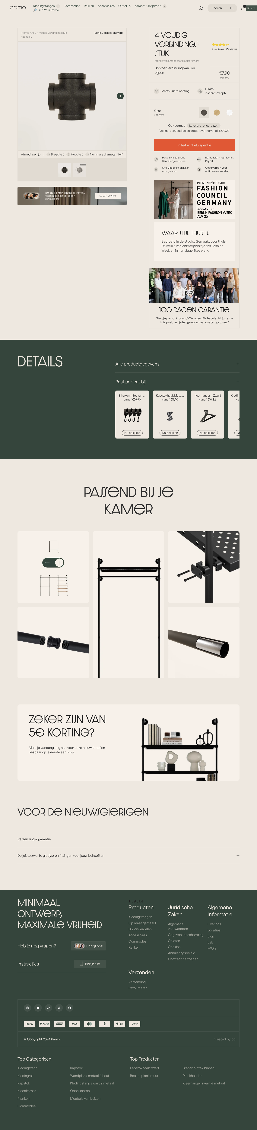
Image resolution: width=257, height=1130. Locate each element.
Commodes (72, 6)
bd (233, 1039)
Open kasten (80, 1091)
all (32, 32)
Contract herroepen (183, 959)
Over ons (214, 924)
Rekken (89, 6)
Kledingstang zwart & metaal (92, 1083)
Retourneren (137, 988)
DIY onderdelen (140, 929)
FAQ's (212, 948)
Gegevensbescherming (184, 935)
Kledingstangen (44, 6)
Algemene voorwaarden (178, 926)
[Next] (120, 96)
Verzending (137, 982)
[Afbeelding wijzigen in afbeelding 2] (79, 170)
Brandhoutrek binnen (198, 1068)
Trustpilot (135, 901)
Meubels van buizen (85, 1098)
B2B (210, 942)
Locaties (214, 930)
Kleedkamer (26, 1091)
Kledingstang (27, 1068)
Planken (23, 1098)
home (25, 32)
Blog (211, 936)
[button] (251, 8)
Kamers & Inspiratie (148, 6)
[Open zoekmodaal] (232, 8)
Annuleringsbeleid (181, 953)
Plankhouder (192, 1076)
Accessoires (106, 6)
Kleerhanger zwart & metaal (204, 1083)
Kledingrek (25, 1076)
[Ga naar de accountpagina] (201, 8)
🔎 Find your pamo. (46, 10)
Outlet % (124, 6)
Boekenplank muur (144, 1076)
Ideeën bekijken (108, 195)
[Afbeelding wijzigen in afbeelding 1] (64, 170)
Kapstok (23, 1083)
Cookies (174, 947)
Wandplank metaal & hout (89, 1076)
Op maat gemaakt (142, 923)
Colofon (174, 941)
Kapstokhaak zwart (144, 1068)
